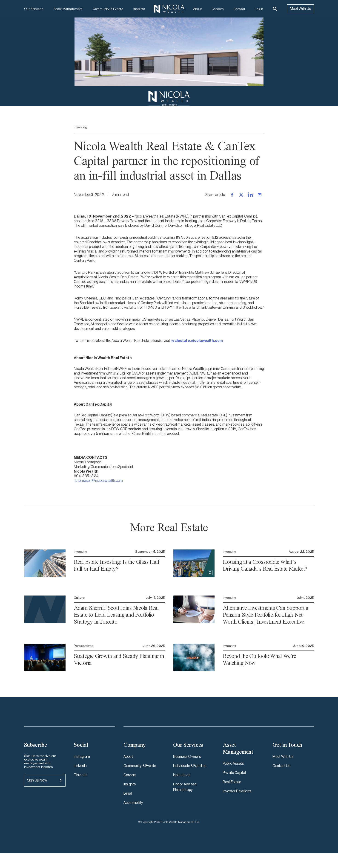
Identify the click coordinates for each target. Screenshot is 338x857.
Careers (217, 9)
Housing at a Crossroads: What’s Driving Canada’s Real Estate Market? (265, 565)
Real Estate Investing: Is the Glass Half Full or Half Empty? (116, 565)
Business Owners (187, 756)
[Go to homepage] (169, 9)
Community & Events (108, 9)
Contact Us (281, 766)
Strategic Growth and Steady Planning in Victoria (119, 659)
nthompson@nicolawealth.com (98, 480)
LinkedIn (80, 766)
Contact (239, 9)
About (197, 9)
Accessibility (133, 802)
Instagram (82, 756)
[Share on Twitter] (241, 194)
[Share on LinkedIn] (250, 194)
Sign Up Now (37, 780)
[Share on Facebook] (232, 194)
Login (259, 9)
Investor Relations (237, 791)
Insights (139, 9)
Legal (127, 793)
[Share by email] (259, 194)
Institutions (181, 775)
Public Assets (233, 763)
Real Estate (232, 782)
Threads (80, 775)
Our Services (33, 9)
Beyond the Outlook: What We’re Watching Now (259, 659)
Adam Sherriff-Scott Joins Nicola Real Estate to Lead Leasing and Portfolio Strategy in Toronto (116, 614)
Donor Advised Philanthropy (185, 787)
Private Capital (234, 772)
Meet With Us (300, 8)
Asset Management (68, 9)
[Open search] (275, 9)
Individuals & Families (189, 766)
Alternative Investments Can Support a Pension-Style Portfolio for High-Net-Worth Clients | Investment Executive (265, 614)
